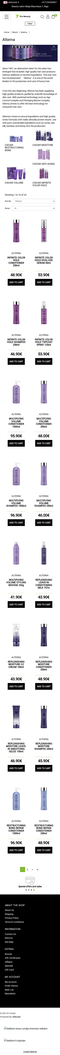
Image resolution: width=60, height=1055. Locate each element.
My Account (11, 982)
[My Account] (47, 16)
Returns (9, 938)
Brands (8, 954)
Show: (7, 208)
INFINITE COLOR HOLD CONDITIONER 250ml (16, 261)
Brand (15, 32)
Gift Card (9, 969)
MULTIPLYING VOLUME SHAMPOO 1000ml (16, 503)
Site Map (9, 942)
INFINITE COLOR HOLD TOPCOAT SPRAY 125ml (44, 342)
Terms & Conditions (14, 922)
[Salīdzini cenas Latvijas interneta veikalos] (25, 1028)
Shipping (9, 914)
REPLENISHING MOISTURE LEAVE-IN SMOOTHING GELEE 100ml (16, 747)
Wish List (9, 989)
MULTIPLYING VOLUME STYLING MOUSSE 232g (16, 582)
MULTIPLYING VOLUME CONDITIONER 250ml (44, 422)
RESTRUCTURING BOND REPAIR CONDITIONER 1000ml (16, 829)
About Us (9, 910)
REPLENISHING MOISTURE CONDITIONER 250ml (44, 665)
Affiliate (8, 962)
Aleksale (16, 1016)
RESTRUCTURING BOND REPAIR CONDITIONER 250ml (43, 829)
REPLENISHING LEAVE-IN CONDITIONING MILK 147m (44, 583)
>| (37, 869)
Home (6, 32)
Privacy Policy (12, 918)
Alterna (24, 32)
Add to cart (16, 282)
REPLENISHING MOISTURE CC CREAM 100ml (16, 664)
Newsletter (10, 993)
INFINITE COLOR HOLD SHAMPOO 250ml (16, 342)
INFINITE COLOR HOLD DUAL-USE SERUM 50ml (44, 260)
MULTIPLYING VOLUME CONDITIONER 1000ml (16, 422)
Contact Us (10, 934)
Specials (9, 965)
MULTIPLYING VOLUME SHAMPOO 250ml (43, 503)
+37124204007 (49, 2)
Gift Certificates (12, 958)
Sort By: (8, 201)
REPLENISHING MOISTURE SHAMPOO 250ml (43, 746)
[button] (26, 889)
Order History (11, 985)
